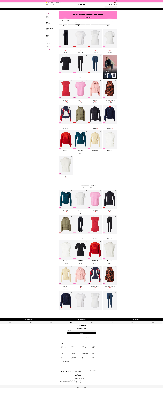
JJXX (82, 358)
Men (50, 4)
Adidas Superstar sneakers (74, 347)
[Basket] (116, 4)
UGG (61, 357)
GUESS (82, 357)
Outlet (48, 2)
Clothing (63, 20)
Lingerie (83, 346)
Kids (53, 4)
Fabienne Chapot (73, 357)
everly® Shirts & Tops (84, 347)
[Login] (109, 4)
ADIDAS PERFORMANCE (85, 353)
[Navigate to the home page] (65, 368)
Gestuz (93, 357)
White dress (72, 346)
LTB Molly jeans (94, 347)
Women (47, 4)
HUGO (93, 353)
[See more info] (66, 78)
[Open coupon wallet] (106, 4)
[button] (109, 22)
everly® (62, 353)
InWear (72, 358)
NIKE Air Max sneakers (63, 347)
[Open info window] (116, 0)
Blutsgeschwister (70, 20)
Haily (61, 358)
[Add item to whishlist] (71, 30)
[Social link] (61, 371)
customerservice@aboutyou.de (73, 337)
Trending (66, 20)
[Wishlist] (114, 4)
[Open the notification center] (111, 4)
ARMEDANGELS (73, 353)
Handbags (62, 346)
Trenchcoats (93, 346)
